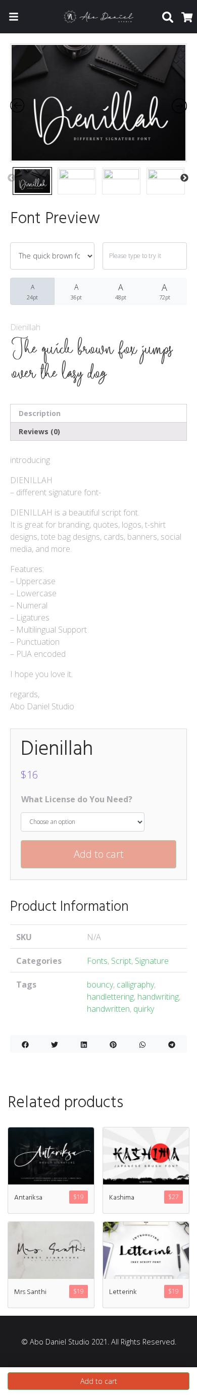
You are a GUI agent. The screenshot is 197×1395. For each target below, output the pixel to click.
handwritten (108, 1008)
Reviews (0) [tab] (39, 431)
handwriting (158, 996)
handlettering (110, 996)
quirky (143, 1008)
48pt (120, 291)
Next (184, 178)
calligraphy (135, 984)
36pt (76, 291)
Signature (152, 960)
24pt (32, 292)
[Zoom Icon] (98, 102)
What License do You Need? (76, 799)
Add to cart (99, 854)
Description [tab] (40, 413)
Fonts (97, 960)
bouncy (100, 984)
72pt (164, 291)
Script (121, 960)
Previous (12, 178)
